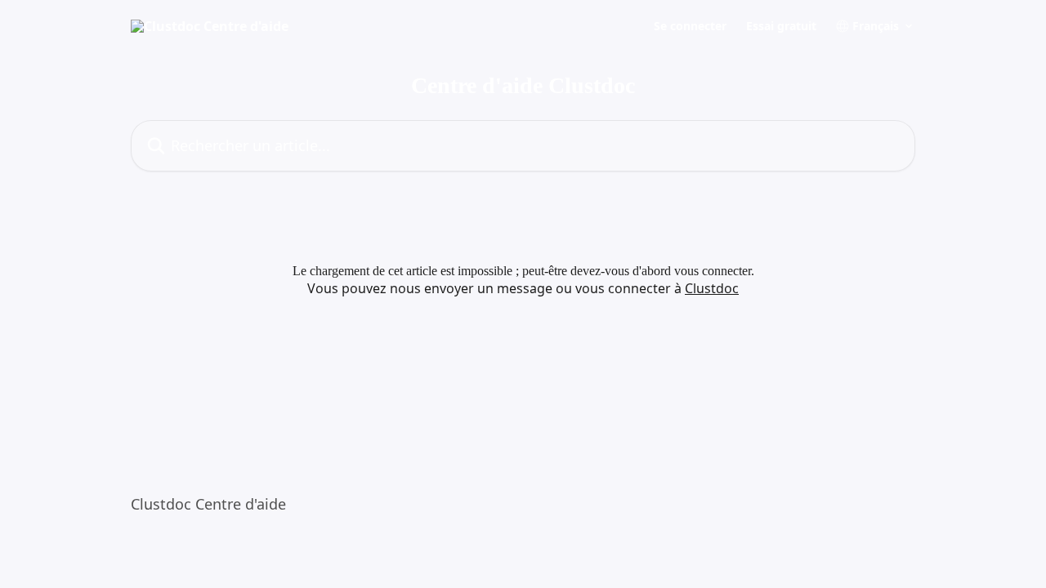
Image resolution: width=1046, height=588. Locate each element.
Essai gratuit (781, 26)
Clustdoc (712, 288)
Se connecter (690, 26)
